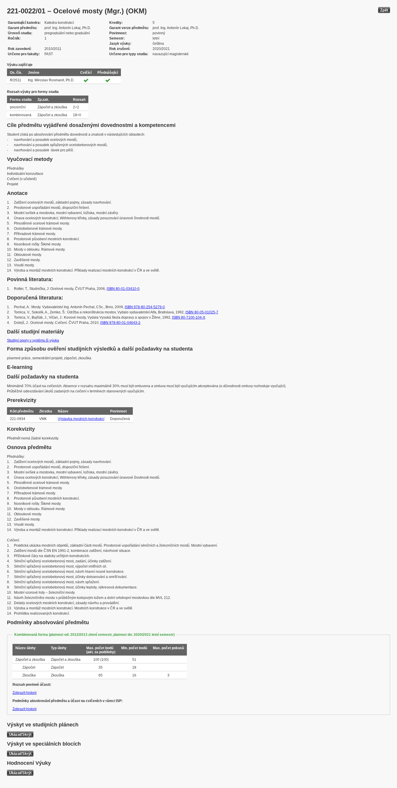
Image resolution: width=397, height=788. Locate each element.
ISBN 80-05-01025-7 (201, 312)
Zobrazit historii (24, 693)
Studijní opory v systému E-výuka (33, 340)
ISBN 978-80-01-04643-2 (120, 323)
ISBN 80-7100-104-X (188, 317)
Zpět (384, 10)
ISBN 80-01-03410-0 (123, 289)
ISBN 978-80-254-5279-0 (145, 307)
